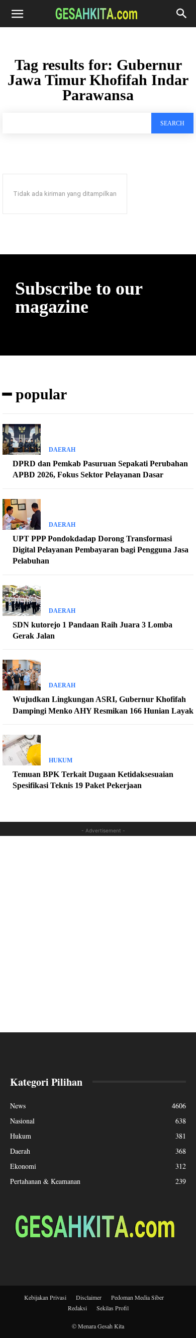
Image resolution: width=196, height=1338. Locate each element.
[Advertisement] (98, 934)
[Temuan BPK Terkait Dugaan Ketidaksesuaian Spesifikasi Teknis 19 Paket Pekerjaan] (22, 750)
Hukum (60, 760)
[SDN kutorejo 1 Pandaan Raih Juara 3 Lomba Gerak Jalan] (22, 600)
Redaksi (77, 1308)
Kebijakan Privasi (45, 1297)
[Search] (182, 13)
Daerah (62, 450)
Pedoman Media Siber (137, 1297)
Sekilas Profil (112, 1308)
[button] (17, 13)
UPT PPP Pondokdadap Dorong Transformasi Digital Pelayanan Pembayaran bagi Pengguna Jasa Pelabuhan (100, 550)
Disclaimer (89, 1297)
